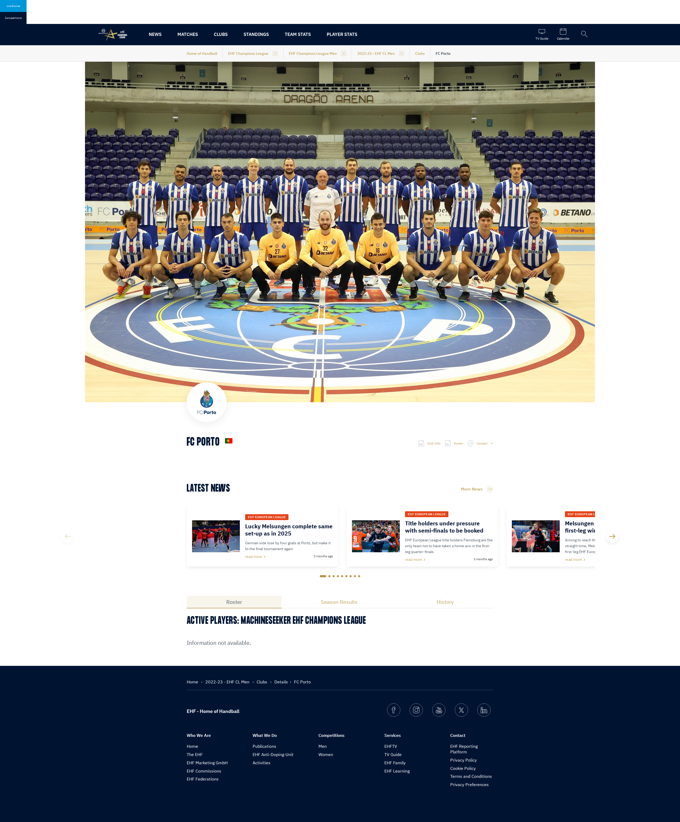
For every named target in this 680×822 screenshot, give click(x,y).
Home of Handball (202, 53)
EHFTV (390, 746)
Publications (264, 746)
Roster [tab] (234, 601)
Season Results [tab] (339, 601)
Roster (458, 443)
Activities (261, 762)
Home (193, 681)
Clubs (221, 34)
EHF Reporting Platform (464, 749)
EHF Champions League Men (313, 53)
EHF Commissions (204, 771)
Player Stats (342, 34)
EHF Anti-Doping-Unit (273, 754)
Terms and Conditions (471, 776)
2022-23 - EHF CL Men (376, 53)
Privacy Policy (463, 760)
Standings (256, 34)
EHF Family (395, 762)
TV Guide (393, 754)
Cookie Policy (463, 768)
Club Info (433, 443)
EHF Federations (203, 779)
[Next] (612, 536)
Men (322, 746)
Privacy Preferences (469, 784)
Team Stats (298, 34)
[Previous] (67, 536)
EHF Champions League (248, 53)
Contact (482, 443)
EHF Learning (397, 771)
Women (325, 754)
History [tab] (445, 601)
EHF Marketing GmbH (207, 762)
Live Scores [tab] (13, 6)
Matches (187, 34)
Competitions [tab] (13, 18)
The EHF (195, 754)
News (155, 34)
